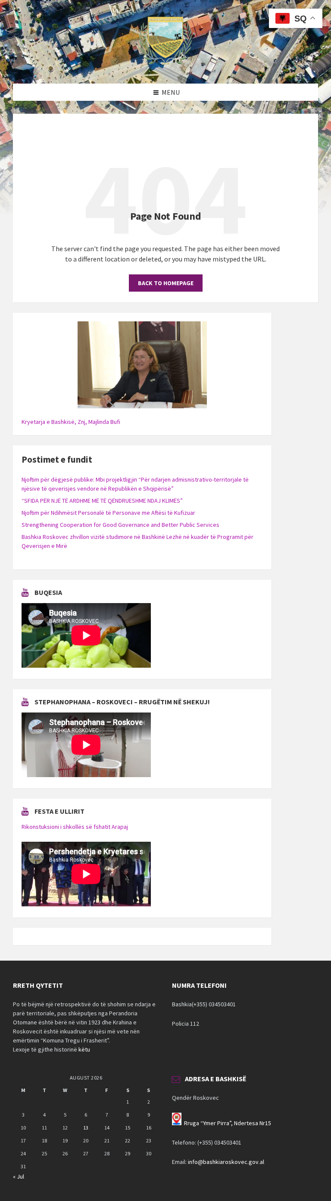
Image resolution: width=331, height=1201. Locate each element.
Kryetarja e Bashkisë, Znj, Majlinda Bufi (71, 422)
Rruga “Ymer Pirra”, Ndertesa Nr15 (227, 1123)
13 (85, 1127)
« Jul (18, 1176)
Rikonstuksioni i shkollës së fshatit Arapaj (75, 827)
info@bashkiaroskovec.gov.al (226, 1162)
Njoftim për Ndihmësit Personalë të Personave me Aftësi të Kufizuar (108, 512)
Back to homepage (166, 283)
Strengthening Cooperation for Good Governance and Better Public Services (120, 525)
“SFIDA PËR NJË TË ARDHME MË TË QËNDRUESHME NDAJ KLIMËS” (102, 500)
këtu (84, 1049)
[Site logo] (165, 66)
